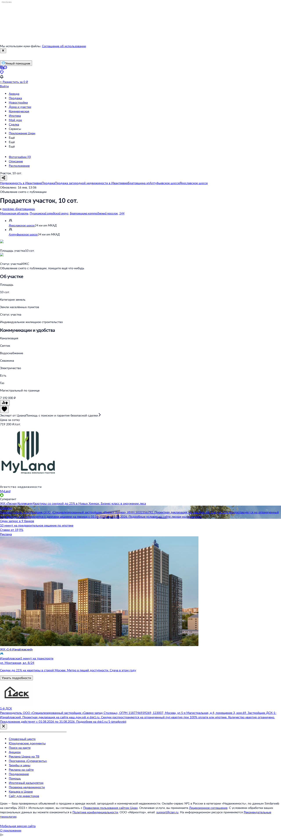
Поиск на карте (20, 747)
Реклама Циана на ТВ (24, 756)
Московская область (14, 213)
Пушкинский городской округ (49, 213)
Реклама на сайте (21, 769)
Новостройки (18, 102)
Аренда (14, 94)
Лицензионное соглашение (208, 808)
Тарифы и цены (19, 765)
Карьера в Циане (21, 791)
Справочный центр (22, 739)
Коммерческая (19, 111)
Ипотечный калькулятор (26, 783)
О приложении (10, 830)
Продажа (15, 98)
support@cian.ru (167, 812)
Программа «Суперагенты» (28, 761)
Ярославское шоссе (22, 225)
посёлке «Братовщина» (18, 209)
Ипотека (15, 115)
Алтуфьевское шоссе (23, 234)
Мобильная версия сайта (18, 826)
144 (121, 213)
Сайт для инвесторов (24, 796)
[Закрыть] (3, 50)
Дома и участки (20, 107)
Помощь (15, 778)
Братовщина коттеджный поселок (94, 213)
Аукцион (15, 752)
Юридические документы (27, 743)
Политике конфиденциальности (95, 812)
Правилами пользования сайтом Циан (110, 808)
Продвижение (19, 774)
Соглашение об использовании (64, 46)
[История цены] (5, 403)
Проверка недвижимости (27, 787)
